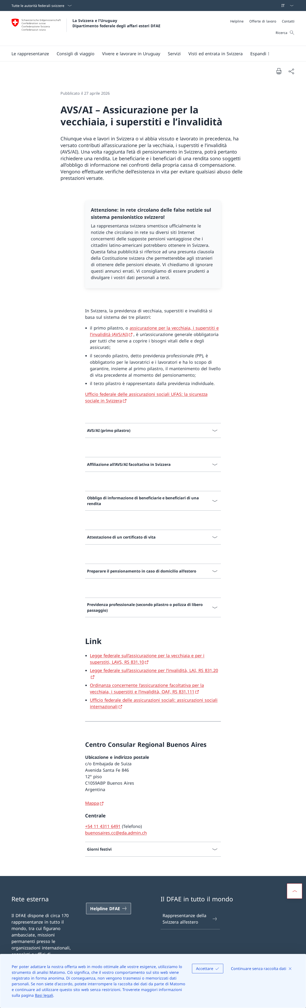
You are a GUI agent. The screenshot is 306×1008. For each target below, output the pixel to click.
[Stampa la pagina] (279, 71)
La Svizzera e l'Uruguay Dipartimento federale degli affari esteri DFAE (116, 23)
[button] (30, 53)
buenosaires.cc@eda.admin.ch (116, 833)
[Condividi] (291, 71)
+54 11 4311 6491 (102, 826)
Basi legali (44, 995)
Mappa (92, 803)
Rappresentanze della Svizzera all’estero (184, 919)
